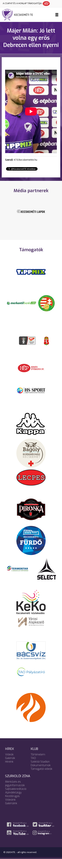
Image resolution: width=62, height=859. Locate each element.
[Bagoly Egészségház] (31, 453)
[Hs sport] (31, 390)
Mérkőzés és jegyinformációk (15, 783)
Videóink (10, 799)
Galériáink (11, 803)
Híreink (9, 761)
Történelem (38, 754)
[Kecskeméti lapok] (31, 211)
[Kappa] (31, 423)
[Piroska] (31, 509)
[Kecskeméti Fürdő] (31, 540)
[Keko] (31, 602)
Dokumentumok (41, 765)
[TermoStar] (19, 568)
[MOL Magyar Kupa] (27, 340)
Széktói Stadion (40, 761)
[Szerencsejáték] (31, 271)
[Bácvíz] (31, 650)
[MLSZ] (46, 303)
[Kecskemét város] (46, 340)
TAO (33, 758)
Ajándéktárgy (13, 792)
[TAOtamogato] (31, 672)
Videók (9, 754)
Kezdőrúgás (12, 796)
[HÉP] (31, 368)
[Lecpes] (31, 477)
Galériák (10, 758)
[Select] (46, 568)
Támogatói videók (41, 769)
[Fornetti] (31, 707)
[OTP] (21, 303)
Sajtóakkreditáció (15, 789)
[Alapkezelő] (31, 622)
